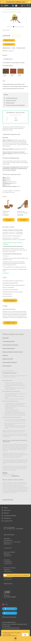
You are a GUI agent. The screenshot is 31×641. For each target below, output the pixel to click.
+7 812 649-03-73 (7, 556)
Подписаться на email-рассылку (9, 617)
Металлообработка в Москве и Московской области (14, 285)
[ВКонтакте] (6, 604)
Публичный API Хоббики (9, 534)
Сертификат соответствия (11, 98)
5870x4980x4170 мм (8, 59)
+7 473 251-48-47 (7, 579)
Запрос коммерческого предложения (10, 344)
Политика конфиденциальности (9, 622)
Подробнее (6, 273)
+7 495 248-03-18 (8, 548)
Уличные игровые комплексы (16, 86)
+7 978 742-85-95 (8, 563)
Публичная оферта (6, 626)
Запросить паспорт (10, 102)
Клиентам (6, 513)
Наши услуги (7, 510)
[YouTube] (3, 604)
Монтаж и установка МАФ (8, 287)
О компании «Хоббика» (10, 515)
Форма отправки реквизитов (9, 348)
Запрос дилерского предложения (10, 362)
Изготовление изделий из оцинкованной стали (13, 280)
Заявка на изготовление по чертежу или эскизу (13, 351)
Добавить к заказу (9, 40)
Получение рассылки (7, 365)
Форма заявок (6, 337)
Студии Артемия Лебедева (10, 596)
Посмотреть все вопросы (8, 499)
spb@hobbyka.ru (7, 554)
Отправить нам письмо (9, 192)
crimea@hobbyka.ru (8, 561)
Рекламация (5, 355)
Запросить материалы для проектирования (15, 105)
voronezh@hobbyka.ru (8, 577)
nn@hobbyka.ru (7, 569)
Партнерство (7, 518)
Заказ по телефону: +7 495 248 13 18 (12, 190)
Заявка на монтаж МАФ (8, 358)
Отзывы (13, 47)
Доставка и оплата (20, 47)
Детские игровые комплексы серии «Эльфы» (12, 84)
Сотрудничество (8, 520)
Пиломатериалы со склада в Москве (10, 289)
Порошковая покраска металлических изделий (13, 291)
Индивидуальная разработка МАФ (10, 283)
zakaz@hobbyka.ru (15, 475)
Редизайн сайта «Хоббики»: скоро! (15, 1)
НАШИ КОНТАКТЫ (8, 583)
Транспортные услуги (7, 294)
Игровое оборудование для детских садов (15, 88)
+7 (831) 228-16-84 (8, 571)
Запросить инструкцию (11, 100)
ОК (25, 635)
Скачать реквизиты (10, 300)
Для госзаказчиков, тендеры (9, 341)
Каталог (6, 507)
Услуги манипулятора (7, 296)
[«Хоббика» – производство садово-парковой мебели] (6, 5)
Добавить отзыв (10, 323)
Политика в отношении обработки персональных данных (14, 624)
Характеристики (6, 47)
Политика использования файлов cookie (10, 628)
